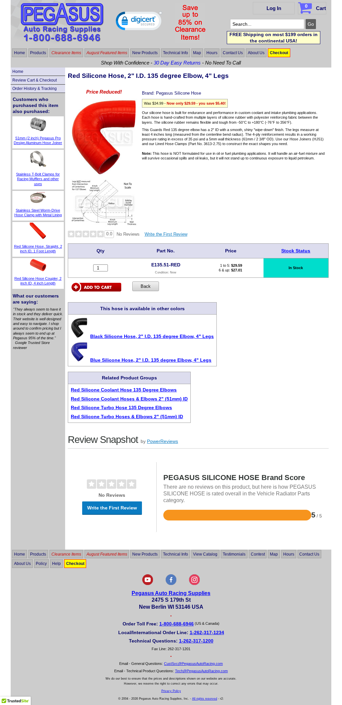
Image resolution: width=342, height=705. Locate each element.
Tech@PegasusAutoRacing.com (201, 671)
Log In (274, 8)
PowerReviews (162, 441)
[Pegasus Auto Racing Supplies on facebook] (171, 584)
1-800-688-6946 (176, 623)
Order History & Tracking (34, 88)
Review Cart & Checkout (34, 80)
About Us (256, 52)
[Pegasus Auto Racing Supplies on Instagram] (194, 584)
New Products (145, 52)
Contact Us (233, 52)
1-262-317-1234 (207, 632)
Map (197, 52)
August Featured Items (107, 52)
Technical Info (175, 52)
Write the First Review (166, 234)
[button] (139, 22)
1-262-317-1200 (196, 640)
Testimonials (234, 554)
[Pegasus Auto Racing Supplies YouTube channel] (147, 584)
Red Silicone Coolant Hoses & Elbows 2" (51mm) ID (129, 398)
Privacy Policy (171, 691)
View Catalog (205, 554)
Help (56, 563)
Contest (258, 554)
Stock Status (295, 250)
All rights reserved (204, 698)
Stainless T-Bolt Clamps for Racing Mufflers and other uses (38, 179)
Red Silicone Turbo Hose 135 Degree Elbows (121, 407)
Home (19, 52)
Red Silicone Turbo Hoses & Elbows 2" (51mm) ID (127, 416)
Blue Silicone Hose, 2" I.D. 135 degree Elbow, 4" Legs (150, 360)
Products (38, 52)
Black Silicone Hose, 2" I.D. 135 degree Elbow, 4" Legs (152, 336)
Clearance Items (66, 52)
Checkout (279, 52)
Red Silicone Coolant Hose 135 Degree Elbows (124, 389)
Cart (315, 7)
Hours (211, 52)
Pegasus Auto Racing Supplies (171, 593)
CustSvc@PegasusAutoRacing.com (193, 664)
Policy (41, 563)
